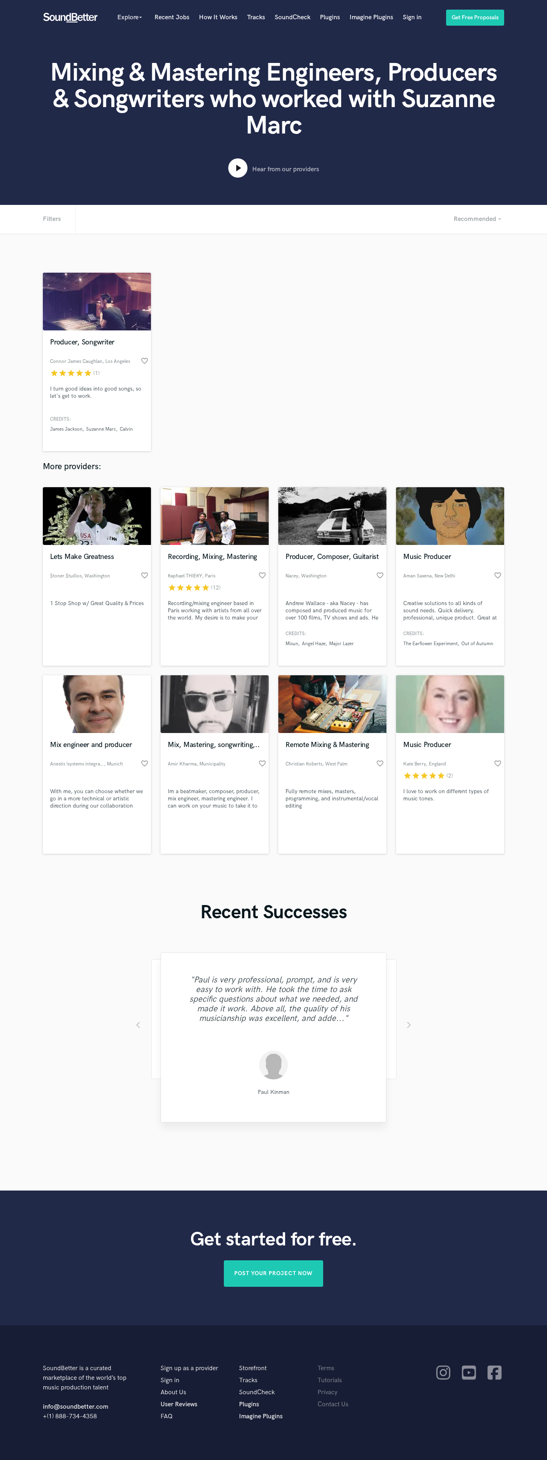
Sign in (412, 17)
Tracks (256, 17)
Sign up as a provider (189, 1368)
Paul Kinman (274, 1092)
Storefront (253, 1368)
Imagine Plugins (371, 17)
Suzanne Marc (101, 429)
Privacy (328, 1392)
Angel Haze (314, 644)
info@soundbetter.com (75, 1407)
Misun (292, 644)
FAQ (167, 1416)
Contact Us (333, 1404)
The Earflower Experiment (430, 644)
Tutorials (330, 1380)
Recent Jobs (172, 17)
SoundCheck (292, 17)
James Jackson (66, 429)
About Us (173, 1392)
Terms (326, 1368)
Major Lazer (341, 644)
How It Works (218, 17)
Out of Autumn (477, 644)
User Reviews (179, 1404)
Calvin (126, 429)
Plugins (330, 17)
